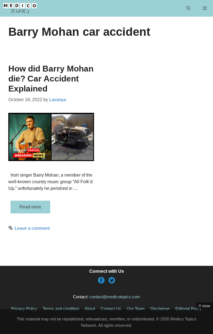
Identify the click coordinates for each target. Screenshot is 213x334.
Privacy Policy (24, 308)
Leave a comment (32, 228)
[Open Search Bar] (188, 8)
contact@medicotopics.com (114, 296)
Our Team (136, 308)
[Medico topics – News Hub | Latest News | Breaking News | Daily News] (20, 8)
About (90, 308)
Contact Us (111, 308)
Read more (30, 207)
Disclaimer (160, 308)
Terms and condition (61, 308)
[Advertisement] (106, 321)
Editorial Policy (188, 308)
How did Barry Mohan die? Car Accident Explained (50, 78)
